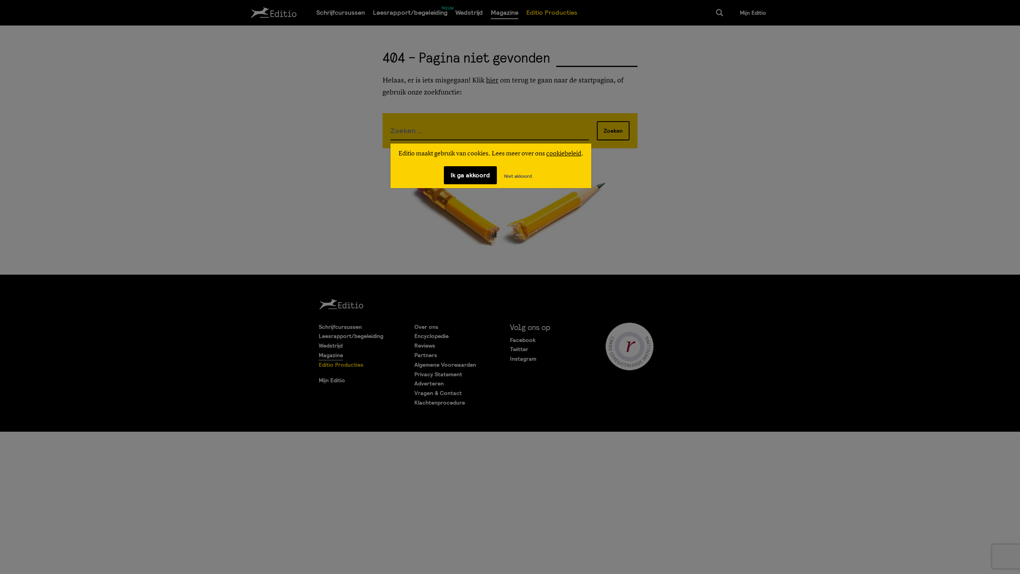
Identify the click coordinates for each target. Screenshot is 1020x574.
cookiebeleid (563, 154)
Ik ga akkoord (470, 175)
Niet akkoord (518, 176)
